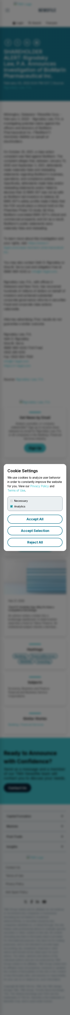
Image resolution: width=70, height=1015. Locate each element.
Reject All (35, 542)
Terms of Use (16, 490)
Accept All (35, 519)
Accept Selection (35, 531)
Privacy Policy (39, 486)
